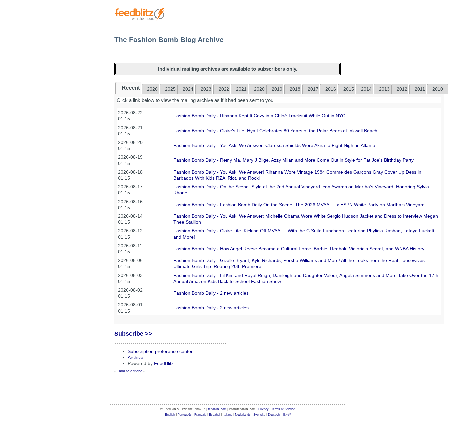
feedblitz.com (217, 409)
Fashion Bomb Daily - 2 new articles (211, 293)
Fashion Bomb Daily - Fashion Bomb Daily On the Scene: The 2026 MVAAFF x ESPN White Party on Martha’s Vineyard (299, 204)
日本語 (286, 414)
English (170, 414)
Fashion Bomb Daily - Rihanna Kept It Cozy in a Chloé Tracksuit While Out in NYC (259, 115)
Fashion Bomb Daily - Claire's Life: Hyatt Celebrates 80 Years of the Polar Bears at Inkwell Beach (275, 130)
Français (200, 414)
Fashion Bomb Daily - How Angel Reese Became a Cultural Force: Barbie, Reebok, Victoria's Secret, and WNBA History (298, 248)
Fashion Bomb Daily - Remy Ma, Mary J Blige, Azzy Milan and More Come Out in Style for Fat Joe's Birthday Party (293, 160)
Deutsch (274, 414)
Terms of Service (283, 409)
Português (185, 414)
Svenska (259, 414)
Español (214, 414)
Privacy (263, 409)
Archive (135, 357)
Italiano (227, 414)
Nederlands (243, 414)
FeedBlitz (164, 363)
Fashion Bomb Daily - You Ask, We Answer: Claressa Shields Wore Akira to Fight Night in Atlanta (274, 145)
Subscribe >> (133, 333)
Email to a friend (129, 371)
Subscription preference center (160, 351)
